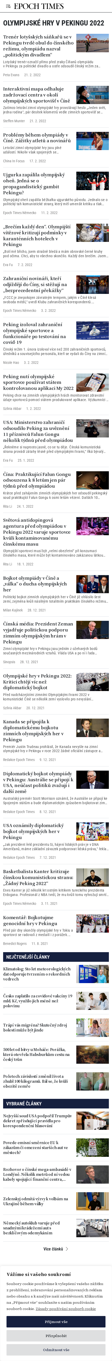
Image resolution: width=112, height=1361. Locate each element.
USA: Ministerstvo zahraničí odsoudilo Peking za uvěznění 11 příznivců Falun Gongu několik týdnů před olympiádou (38, 431)
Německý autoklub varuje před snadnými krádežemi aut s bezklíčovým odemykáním (31, 1228)
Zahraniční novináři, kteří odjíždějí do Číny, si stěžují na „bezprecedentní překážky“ (35, 284)
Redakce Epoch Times (19, 760)
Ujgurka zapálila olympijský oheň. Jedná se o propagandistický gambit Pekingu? (34, 183)
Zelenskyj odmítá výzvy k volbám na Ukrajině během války (35, 1201)
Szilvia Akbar (12, 408)
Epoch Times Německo (19, 213)
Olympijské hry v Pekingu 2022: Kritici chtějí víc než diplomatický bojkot (37, 682)
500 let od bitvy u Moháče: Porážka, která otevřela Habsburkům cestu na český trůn (36, 1054)
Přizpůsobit (56, 1335)
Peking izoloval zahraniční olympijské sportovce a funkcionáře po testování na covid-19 (34, 333)
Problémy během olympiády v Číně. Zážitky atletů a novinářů (37, 138)
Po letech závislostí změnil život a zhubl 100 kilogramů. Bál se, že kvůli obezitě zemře (35, 1081)
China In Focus (13, 161)
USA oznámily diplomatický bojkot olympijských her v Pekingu (33, 831)
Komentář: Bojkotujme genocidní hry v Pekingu (30, 920)
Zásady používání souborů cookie (66, 1308)
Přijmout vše (56, 1321)
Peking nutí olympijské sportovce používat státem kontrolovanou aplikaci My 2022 (38, 382)
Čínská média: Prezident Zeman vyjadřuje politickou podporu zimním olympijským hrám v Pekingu (38, 632)
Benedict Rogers (15, 943)
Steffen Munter (14, 121)
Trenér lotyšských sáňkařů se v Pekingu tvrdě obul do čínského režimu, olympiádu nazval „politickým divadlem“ (38, 45)
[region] (56, 1313)
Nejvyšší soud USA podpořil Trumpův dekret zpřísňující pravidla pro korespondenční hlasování (37, 1120)
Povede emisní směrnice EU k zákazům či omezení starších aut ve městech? (35, 1147)
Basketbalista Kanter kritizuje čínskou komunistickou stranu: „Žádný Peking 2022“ (38, 877)
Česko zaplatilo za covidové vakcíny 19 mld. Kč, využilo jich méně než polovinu (37, 1001)
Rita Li (7, 506)
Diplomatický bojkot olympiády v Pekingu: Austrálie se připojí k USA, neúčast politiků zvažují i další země (38, 782)
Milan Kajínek (13, 610)
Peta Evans (11, 75)
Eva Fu (8, 265)
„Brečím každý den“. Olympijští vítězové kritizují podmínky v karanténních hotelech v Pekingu (37, 235)
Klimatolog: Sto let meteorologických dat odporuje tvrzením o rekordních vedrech (37, 974)
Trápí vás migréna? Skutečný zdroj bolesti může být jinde (35, 1028)
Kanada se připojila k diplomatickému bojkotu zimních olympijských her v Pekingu (33, 730)
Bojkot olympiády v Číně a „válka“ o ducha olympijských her (35, 584)
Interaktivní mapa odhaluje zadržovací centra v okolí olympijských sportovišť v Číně (36, 95)
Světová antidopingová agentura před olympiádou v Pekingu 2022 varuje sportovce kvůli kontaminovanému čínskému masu (37, 532)
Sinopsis (9, 662)
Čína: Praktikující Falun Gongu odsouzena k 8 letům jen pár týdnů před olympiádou (37, 480)
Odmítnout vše (56, 1349)
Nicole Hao (11, 362)
